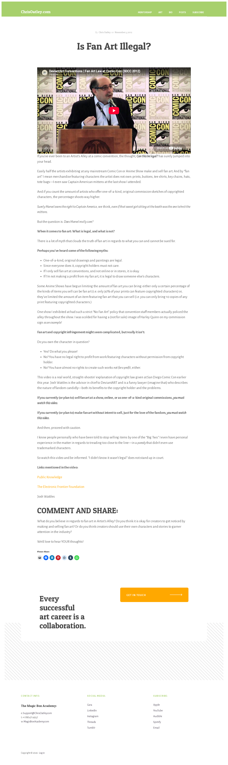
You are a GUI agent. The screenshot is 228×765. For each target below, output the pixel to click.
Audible (157, 716)
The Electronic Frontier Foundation (60, 487)
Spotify (157, 722)
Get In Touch (136, 595)
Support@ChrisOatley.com (37, 713)
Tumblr (91, 727)
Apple (156, 704)
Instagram (92, 716)
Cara (89, 704)
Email (156, 727)
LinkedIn (92, 710)
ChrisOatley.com (36, 11)
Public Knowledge (49, 477)
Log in (42, 753)
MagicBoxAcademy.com (36, 721)
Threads (91, 722)
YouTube (158, 710)
